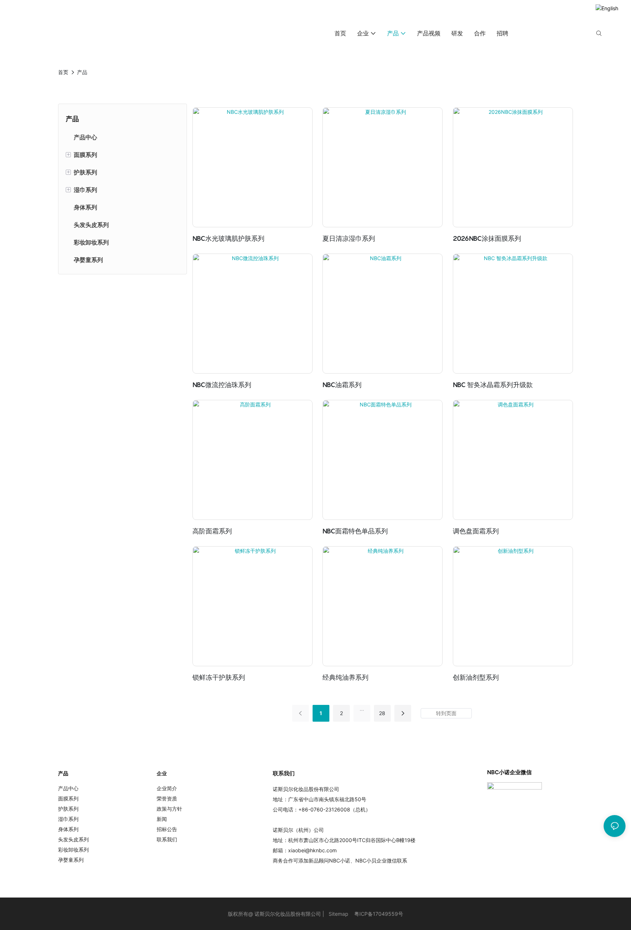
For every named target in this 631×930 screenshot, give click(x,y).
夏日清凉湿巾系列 (348, 238)
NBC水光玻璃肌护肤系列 (228, 238)
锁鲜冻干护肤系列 (218, 677)
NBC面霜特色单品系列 (355, 531)
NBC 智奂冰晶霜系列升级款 (493, 385)
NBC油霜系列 (342, 385)
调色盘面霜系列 (476, 531)
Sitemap (338, 914)
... (362, 709)
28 (382, 713)
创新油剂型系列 (476, 677)
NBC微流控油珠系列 (221, 385)
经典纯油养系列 (345, 677)
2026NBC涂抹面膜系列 (487, 238)
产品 (82, 72)
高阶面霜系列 (212, 531)
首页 (63, 72)
